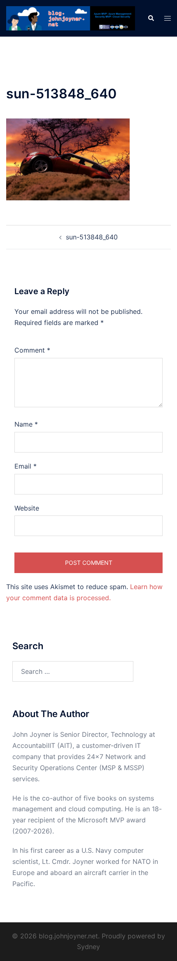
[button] (150, 18)
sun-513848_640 (92, 237)
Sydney (88, 946)
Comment (32, 350)
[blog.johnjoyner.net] (70, 18)
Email (25, 466)
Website (26, 508)
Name (26, 424)
